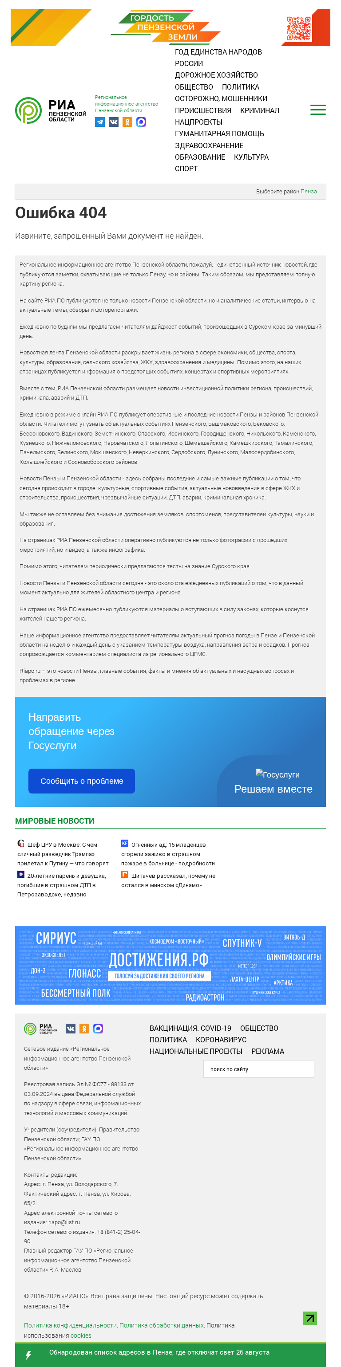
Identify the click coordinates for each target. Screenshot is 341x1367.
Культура (251, 156)
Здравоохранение (209, 145)
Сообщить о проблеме (81, 781)
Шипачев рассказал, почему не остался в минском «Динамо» (168, 880)
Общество (194, 86)
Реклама (267, 1051)
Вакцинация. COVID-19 (190, 1028)
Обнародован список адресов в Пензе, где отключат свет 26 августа (159, 1352)
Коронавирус (221, 1039)
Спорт (186, 168)
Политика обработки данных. (162, 1325)
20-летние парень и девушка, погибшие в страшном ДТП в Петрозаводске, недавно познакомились (61, 889)
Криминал (259, 110)
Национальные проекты (196, 1051)
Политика (240, 86)
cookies (81, 1335)
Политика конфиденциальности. (71, 1325)
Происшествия (203, 110)
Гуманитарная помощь (219, 133)
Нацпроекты (198, 121)
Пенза (309, 191)
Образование (200, 156)
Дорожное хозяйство (216, 74)
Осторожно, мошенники (221, 98)
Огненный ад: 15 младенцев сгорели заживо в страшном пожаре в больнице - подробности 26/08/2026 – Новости (168, 858)
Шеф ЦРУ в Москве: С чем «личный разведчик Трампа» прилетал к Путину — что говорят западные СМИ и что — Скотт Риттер (67, 858)
